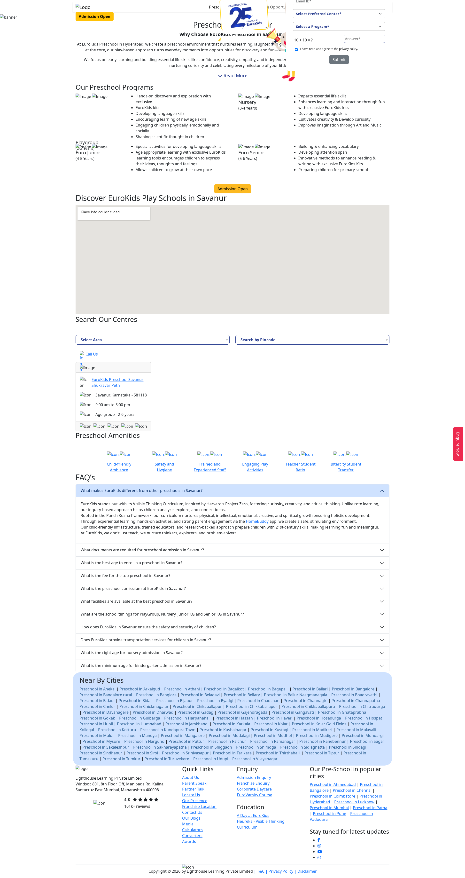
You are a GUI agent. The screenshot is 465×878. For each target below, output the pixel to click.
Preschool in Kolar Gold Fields (319, 724)
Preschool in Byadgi (215, 700)
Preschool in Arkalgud (140, 689)
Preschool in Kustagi (269, 729)
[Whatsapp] (319, 857)
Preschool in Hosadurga (319, 718)
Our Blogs (191, 818)
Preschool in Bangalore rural (105, 694)
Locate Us (191, 795)
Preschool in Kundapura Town (167, 729)
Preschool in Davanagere (106, 712)
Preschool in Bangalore (353, 689)
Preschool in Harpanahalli (187, 718)
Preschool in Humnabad (139, 724)
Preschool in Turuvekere (167, 758)
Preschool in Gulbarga (139, 718)
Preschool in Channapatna (356, 700)
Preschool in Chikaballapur (197, 706)
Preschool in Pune (329, 813)
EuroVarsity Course (254, 795)
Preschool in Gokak (97, 718)
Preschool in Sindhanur (100, 753)
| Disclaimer (305, 871)
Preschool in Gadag (195, 712)
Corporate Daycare (254, 789)
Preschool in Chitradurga (362, 706)
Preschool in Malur (96, 735)
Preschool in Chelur (97, 706)
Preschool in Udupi (210, 758)
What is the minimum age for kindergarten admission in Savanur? (141, 665)
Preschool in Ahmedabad (333, 784)
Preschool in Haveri (275, 718)
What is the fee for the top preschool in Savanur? (125, 575)
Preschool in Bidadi (97, 700)
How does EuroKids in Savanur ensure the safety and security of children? (148, 627)
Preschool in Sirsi (142, 753)
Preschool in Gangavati (292, 712)
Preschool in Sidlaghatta (302, 747)
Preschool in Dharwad (153, 712)
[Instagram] (319, 845)
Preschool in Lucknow (354, 802)
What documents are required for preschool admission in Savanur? (142, 550)
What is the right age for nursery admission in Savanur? (132, 652)
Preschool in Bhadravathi (354, 694)
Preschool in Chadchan (258, 700)
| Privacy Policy (279, 871)
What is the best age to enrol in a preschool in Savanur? (131, 562)
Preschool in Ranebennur (322, 741)
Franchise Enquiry (253, 783)
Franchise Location (199, 806)
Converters (192, 835)
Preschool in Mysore (101, 741)
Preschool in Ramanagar (272, 741)
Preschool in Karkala (231, 724)
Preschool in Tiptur (321, 753)
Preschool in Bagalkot (224, 689)
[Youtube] (320, 851)
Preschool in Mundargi (363, 735)
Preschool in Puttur (186, 741)
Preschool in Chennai (352, 790)
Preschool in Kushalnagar (223, 729)
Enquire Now (458, 444)
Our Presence (194, 800)
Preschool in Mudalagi (229, 735)
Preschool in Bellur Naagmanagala (295, 694)
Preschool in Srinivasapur (185, 753)
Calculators (192, 829)
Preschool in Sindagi (347, 747)
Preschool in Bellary (242, 694)
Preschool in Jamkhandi (187, 724)
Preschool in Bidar (135, 700)
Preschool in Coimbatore (332, 796)
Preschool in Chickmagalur (144, 706)
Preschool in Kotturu (117, 729)
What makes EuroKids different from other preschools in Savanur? (141, 490)
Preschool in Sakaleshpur (106, 747)
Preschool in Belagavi (200, 694)
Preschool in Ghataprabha (342, 712)
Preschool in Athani (182, 689)
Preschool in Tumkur (121, 758)
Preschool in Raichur (227, 741)
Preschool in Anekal (97, 689)
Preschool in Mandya (137, 735)
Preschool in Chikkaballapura (308, 706)
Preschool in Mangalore (183, 735)
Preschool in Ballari (310, 689)
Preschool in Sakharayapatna (160, 747)
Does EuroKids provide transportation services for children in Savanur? (146, 639)
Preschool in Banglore (156, 694)
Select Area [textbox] (91, 339)
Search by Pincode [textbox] (257, 339)
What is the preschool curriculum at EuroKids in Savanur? (133, 588)
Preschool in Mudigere (317, 735)
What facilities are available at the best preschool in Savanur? (136, 601)
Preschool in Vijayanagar (255, 758)
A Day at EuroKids (253, 815)
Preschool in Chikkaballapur (251, 706)
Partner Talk (193, 789)
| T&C (259, 871)
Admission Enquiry (254, 777)
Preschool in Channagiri (305, 700)
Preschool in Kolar (271, 724)
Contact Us (192, 812)
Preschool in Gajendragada (242, 712)
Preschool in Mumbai (329, 807)
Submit (339, 59)
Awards (189, 841)
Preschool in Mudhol (273, 735)
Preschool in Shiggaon (211, 747)
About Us (190, 777)
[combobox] (153, 340)
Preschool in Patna (370, 807)
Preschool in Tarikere (232, 753)
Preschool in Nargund (144, 741)
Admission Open (94, 16)
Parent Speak (194, 783)
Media (188, 824)
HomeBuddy (257, 521)
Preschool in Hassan (234, 718)
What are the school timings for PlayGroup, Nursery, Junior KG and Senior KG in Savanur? (162, 614)
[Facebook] (319, 840)
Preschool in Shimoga (256, 747)
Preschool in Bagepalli (268, 689)
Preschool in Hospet (363, 718)
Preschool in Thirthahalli (278, 753)
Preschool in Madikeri (312, 729)
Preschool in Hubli (96, 724)
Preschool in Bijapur (174, 700)
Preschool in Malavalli (356, 729)
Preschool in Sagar (367, 741)
